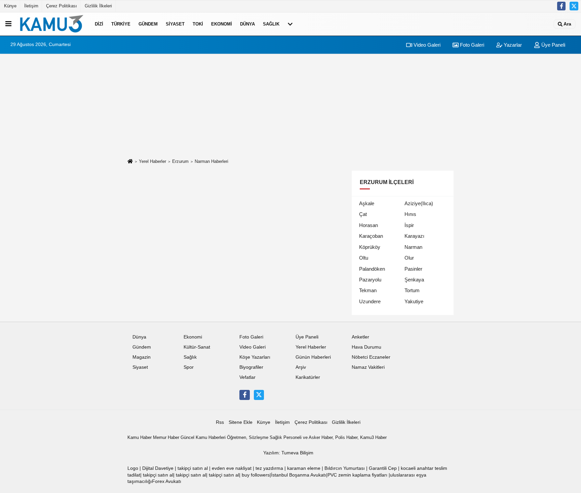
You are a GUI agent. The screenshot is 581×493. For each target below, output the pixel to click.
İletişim (31, 5)
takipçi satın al (193, 468)
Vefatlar (247, 377)
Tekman (368, 290)
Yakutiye (413, 301)
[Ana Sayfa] (130, 161)
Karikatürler (308, 377)
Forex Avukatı (166, 481)
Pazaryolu (370, 279)
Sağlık (271, 24)
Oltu (363, 258)
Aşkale (366, 203)
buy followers (256, 475)
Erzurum (180, 161)
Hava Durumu (366, 347)
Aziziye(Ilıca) (418, 203)
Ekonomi (221, 24)
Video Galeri (426, 45)
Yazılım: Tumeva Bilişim (288, 452)
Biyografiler (251, 367)
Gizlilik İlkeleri (98, 5)
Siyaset (175, 24)
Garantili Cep (383, 468)
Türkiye (120, 24)
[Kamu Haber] (51, 23)
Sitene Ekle (241, 422)
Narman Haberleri (211, 161)
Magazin (141, 357)
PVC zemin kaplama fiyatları (357, 475)
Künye (10, 5)
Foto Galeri (471, 45)
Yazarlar (512, 45)
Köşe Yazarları (254, 357)
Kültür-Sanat (197, 347)
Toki (198, 24)
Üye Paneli (552, 45)
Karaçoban (371, 236)
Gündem (148, 24)
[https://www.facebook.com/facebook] (561, 6)
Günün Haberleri (313, 357)
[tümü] (290, 24)
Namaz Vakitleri (368, 367)
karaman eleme (303, 468)
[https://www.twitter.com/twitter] (574, 6)
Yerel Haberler (152, 161)
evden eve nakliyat (231, 468)
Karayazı (414, 236)
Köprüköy (369, 247)
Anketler (360, 337)
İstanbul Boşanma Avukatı (298, 475)
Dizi (99, 24)
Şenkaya (414, 279)
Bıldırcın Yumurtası (344, 468)
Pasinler (413, 269)
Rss (220, 422)
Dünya (247, 24)
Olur (409, 258)
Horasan (368, 225)
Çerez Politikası (61, 5)
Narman (413, 247)
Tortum (412, 290)
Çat (363, 214)
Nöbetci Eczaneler (371, 357)
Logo (132, 468)
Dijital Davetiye (157, 468)
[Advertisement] (290, 106)
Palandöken (372, 269)
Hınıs (410, 214)
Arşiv (301, 367)
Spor (189, 367)
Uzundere (370, 301)
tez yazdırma (269, 468)
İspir (409, 225)
